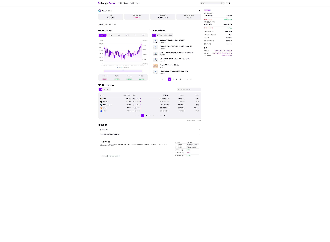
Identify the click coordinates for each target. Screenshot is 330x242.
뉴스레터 (138, 3)
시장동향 (132, 3)
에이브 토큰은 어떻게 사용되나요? (110, 134)
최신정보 (126, 3)
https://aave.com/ (227, 55)
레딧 (230, 51)
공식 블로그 (218, 53)
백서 (214, 53)
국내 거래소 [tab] (106, 89)
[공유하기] (199, 10)
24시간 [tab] (102, 35)
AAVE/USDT (136, 98)
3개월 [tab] (127, 35)
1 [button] (169, 79)
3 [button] (176, 79)
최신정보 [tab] (159, 35)
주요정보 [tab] (101, 24)
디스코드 (222, 51)
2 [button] (173, 79)
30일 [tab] (119, 35)
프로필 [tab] (114, 24)
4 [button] (180, 79)
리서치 (120, 3)
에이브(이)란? (104, 130)
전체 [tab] (143, 35)
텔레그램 (217, 51)
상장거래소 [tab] (108, 24)
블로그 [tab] (170, 35)
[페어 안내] (135, 95)
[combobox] (228, 3)
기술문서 (229, 53)
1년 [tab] (135, 35)
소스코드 (224, 53)
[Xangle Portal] (107, 3)
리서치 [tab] (165, 35)
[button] (187, 79)
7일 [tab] (111, 35)
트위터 (227, 51)
